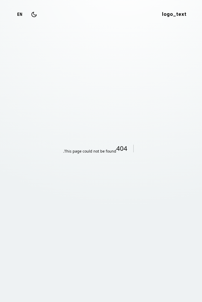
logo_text (174, 14)
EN (19, 14)
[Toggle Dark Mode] (34, 14)
